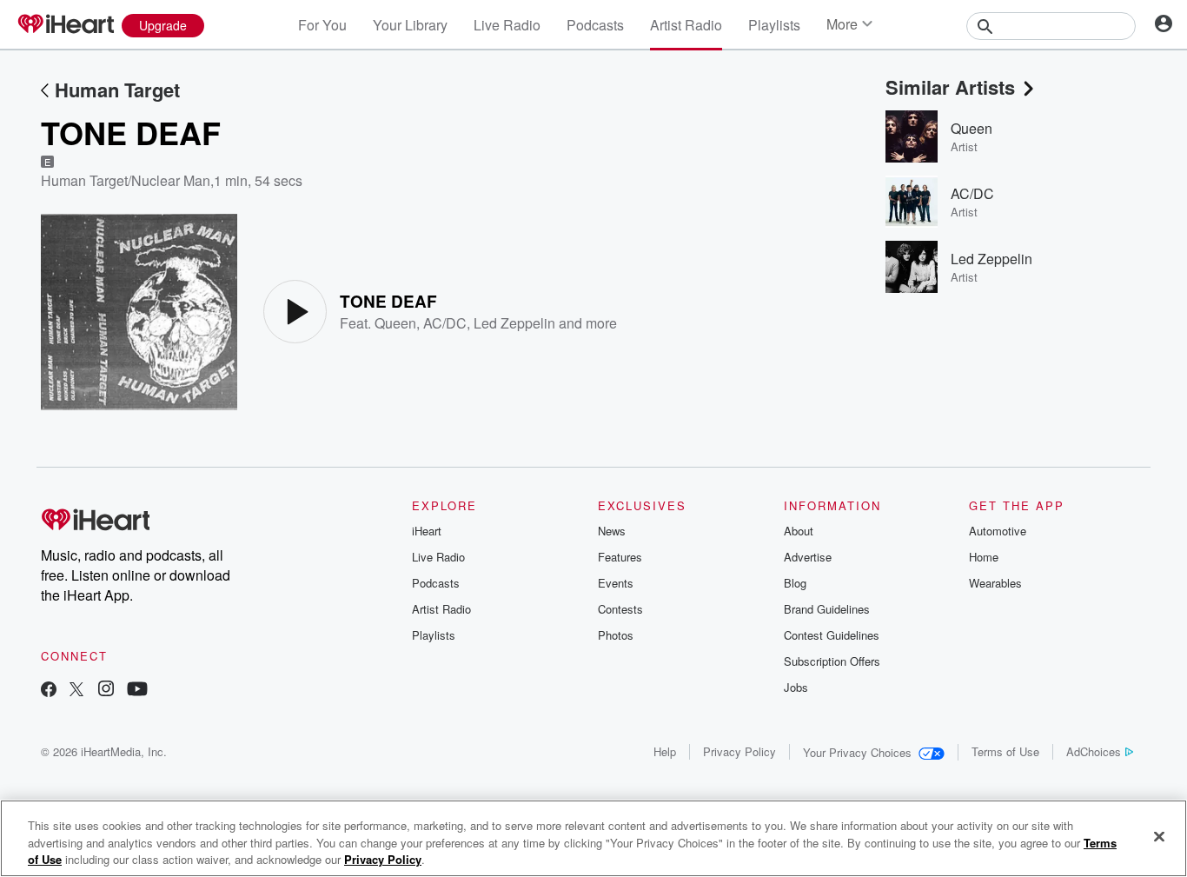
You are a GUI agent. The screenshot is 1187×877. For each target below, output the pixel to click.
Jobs (796, 687)
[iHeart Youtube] (137, 691)
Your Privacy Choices (857, 752)
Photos (615, 635)
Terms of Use (1005, 751)
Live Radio (507, 25)
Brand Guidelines (827, 609)
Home (983, 556)
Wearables (995, 583)
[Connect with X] (76, 691)
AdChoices (1093, 751)
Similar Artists (950, 87)
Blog (795, 583)
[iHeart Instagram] (106, 691)
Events (615, 583)
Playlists (774, 25)
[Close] (1159, 836)
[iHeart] (65, 25)
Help (664, 751)
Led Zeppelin (514, 323)
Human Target (117, 89)
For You (322, 25)
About (798, 530)
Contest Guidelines (831, 635)
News (612, 530)
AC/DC (445, 323)
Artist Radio (686, 25)
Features (620, 556)
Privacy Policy (739, 751)
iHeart (426, 530)
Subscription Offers (832, 661)
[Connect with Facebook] (48, 691)
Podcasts (595, 25)
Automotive (997, 530)
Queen (395, 323)
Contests (620, 609)
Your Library (410, 25)
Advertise (808, 556)
